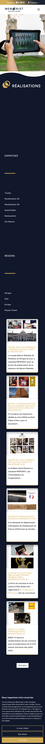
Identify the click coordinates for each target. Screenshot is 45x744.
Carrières (10, 3)
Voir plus (22, 665)
